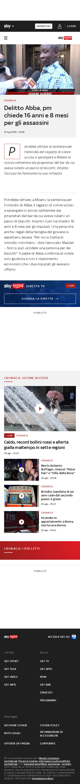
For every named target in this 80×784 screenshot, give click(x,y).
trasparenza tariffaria (35, 764)
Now (43, 676)
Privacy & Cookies (28, 761)
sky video (11, 676)
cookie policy (50, 725)
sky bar (45, 684)
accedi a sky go (59, 636)
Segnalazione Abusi (43, 778)
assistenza (54, 764)
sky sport (11, 661)
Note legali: (11, 716)
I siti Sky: (9, 652)
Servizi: (44, 652)
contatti (66, 764)
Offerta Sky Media (17, 743)
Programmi (48, 700)
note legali (12, 733)
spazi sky (46, 692)
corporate (47, 743)
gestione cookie (15, 725)
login (71, 26)
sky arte (10, 684)
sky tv (44, 661)
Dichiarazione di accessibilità (51, 733)
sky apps (46, 669)
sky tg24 (10, 669)
